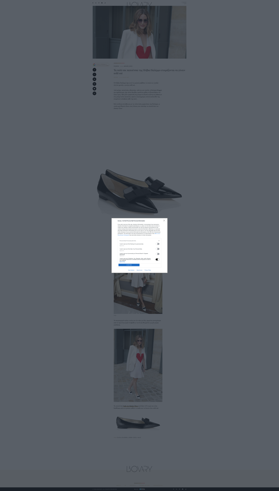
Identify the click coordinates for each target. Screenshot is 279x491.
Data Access (139, 270)
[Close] (164, 221)
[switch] (157, 244)
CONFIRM (129, 265)
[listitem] (139, 240)
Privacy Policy (148, 270)
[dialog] (139, 245)
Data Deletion (131, 270)
